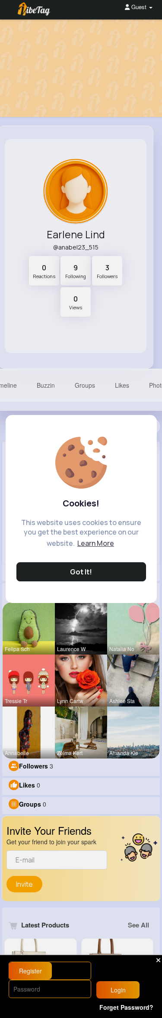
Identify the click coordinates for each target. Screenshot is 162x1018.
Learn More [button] (95, 543)
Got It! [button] (81, 572)
